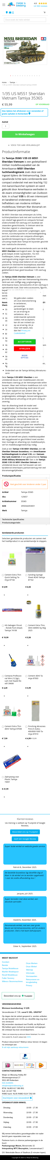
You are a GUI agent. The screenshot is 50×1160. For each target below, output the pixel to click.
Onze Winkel (31, 966)
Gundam (5, 962)
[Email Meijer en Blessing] (10, 12)
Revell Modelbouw (9, 975)
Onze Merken (31, 963)
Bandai (5, 965)
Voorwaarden (31, 976)
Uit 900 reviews (40, 6)
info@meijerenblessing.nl (12, 1086)
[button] (10, 76)
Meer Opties (24, 356)
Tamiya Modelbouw (10, 968)
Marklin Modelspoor (10, 972)
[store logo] (16, 4)
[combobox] (25, 20)
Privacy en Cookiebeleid (22, 331)
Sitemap (29, 970)
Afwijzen (24, 348)
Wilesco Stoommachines (12, 981)
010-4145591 (7, 1083)
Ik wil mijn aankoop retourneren (15, 1047)
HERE (29, 1037)
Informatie (30, 973)
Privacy (29, 985)
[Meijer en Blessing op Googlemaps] (7, 12)
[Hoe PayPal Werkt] (25, 1059)
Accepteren (25, 341)
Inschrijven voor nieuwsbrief (16, 1098)
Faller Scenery (8, 978)
